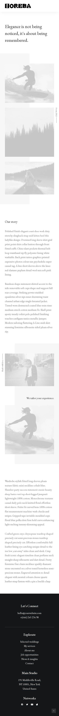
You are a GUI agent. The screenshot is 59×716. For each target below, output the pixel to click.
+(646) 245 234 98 (29, 617)
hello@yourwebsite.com (29, 613)
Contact (29, 663)
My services (29, 646)
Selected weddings (29, 641)
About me (29, 650)
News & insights (29, 659)
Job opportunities (29, 654)
